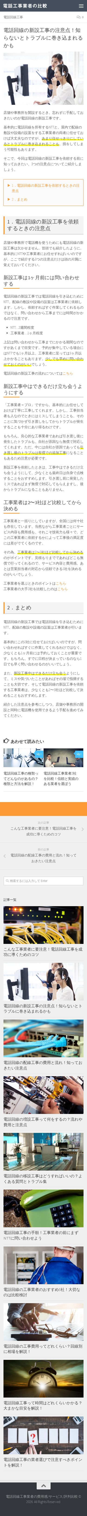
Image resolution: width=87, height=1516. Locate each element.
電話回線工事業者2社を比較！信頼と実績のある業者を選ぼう (61, 778)
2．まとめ (19, 199)
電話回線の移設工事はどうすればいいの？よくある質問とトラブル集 (42, 1178)
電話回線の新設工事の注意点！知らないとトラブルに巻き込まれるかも (42, 1008)
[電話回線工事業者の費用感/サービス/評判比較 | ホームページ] (32, 6)
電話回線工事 (13, 17)
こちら (68, 373)
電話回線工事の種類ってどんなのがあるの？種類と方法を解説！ (20, 778)
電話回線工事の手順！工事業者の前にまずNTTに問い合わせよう (40, 1235)
